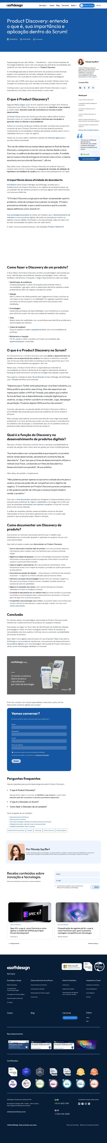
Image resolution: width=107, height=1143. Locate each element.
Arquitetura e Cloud (93, 980)
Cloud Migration (90, 993)
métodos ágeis (54, 138)
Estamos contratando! (70, 1017)
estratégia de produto (20, 215)
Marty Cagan (20, 105)
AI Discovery (65, 985)
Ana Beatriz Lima (14, 185)
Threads (15, 379)
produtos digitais (17, 644)
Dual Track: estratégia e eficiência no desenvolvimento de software (30, 822)
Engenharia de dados (68, 989)
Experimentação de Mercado (15, 998)
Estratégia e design (14, 980)
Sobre (73, 5)
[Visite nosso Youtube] (79, 1103)
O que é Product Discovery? (86, 99)
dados (23, 220)
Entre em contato (89, 5)
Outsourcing (34, 997)
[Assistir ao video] (41, 675)
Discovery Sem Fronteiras (18, 819)
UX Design (9, 1002)
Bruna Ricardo (38, 377)
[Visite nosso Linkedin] (89, 1103)
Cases (52, 5)
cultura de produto (17, 606)
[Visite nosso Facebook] (83, 1103)
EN (100, 5)
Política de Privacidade (63, 887)
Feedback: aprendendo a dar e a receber (22, 826)
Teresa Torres (14, 116)
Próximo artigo (92, 943)
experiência (36, 329)
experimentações (17, 341)
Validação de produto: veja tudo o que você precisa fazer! (28, 824)
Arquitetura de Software (92, 985)
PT (97, 5)
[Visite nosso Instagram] (86, 1103)
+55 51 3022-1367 (62, 1103)
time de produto (23, 499)
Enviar (96, 887)
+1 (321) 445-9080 (62, 1114)
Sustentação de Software (37, 989)
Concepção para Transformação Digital (13, 989)
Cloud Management (91, 989)
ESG (87, 1021)
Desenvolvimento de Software (19, 817)
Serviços (42, 5)
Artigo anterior (14, 943)
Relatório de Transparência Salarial (89, 1125)
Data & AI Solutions (69, 980)
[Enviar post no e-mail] (93, 87)
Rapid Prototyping (12, 985)
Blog (58, 5)
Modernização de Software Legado (40, 993)
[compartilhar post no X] (84, 87)
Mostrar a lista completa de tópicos (88, 130)
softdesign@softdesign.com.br (16, 1112)
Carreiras (65, 5)
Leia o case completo (88, 159)
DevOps (88, 997)
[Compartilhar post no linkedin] (80, 87)
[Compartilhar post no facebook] (89, 87)
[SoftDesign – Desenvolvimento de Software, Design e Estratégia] (18, 968)
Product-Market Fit (56, 227)
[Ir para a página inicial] (14, 5)
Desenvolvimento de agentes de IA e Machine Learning (70, 993)
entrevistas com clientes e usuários (37, 504)
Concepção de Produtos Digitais (15, 994)
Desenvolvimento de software (42, 980)
